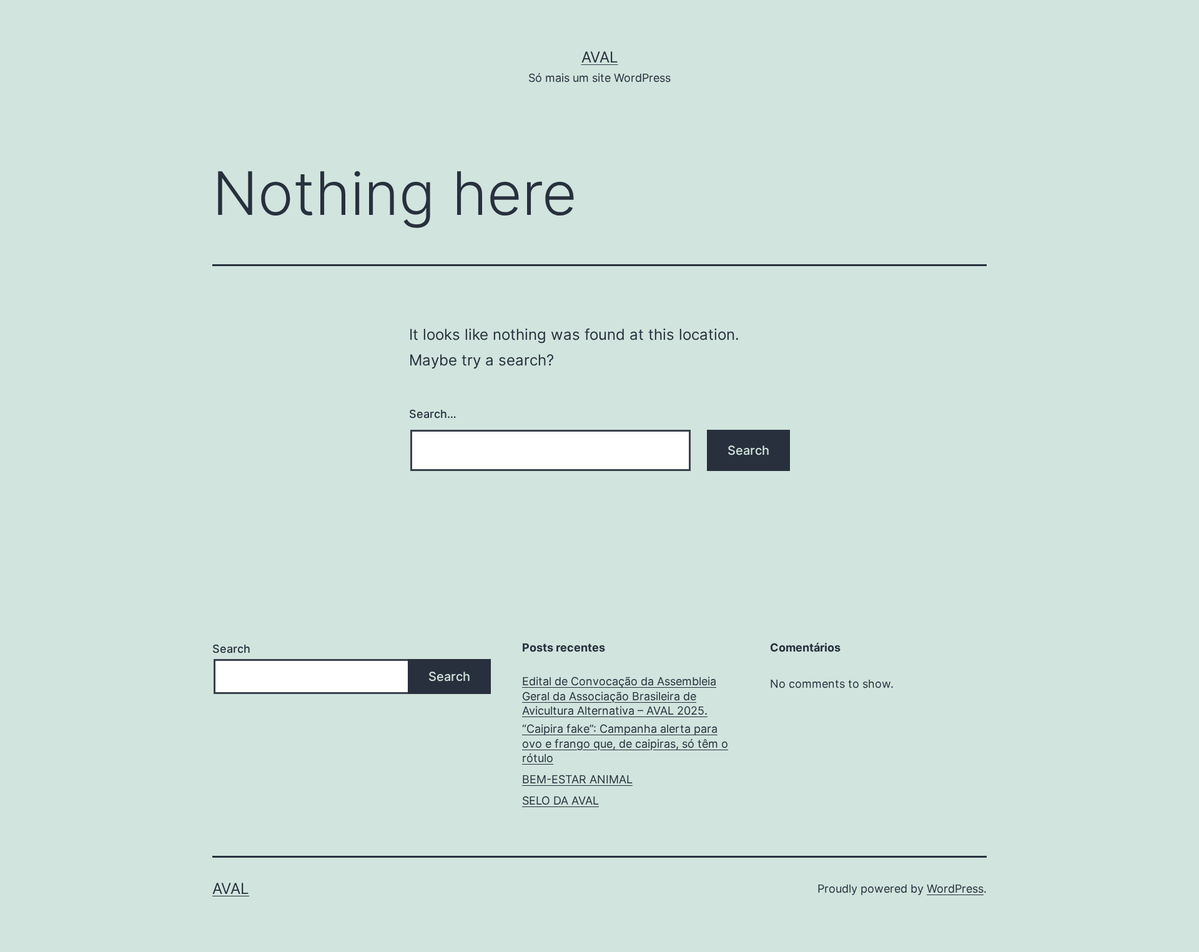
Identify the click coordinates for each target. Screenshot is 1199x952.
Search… (432, 413)
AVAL (599, 57)
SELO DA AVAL (560, 800)
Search (231, 648)
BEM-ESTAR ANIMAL (577, 779)
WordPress (955, 888)
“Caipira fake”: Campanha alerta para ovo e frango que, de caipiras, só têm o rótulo (625, 743)
